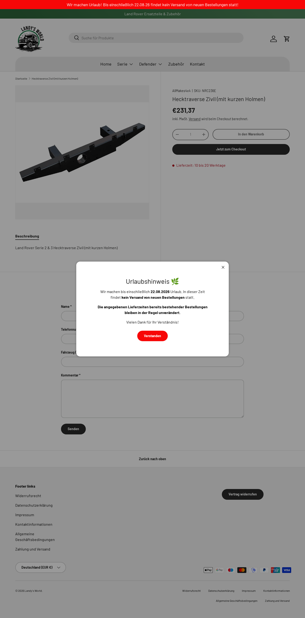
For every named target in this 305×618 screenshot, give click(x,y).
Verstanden (152, 336)
